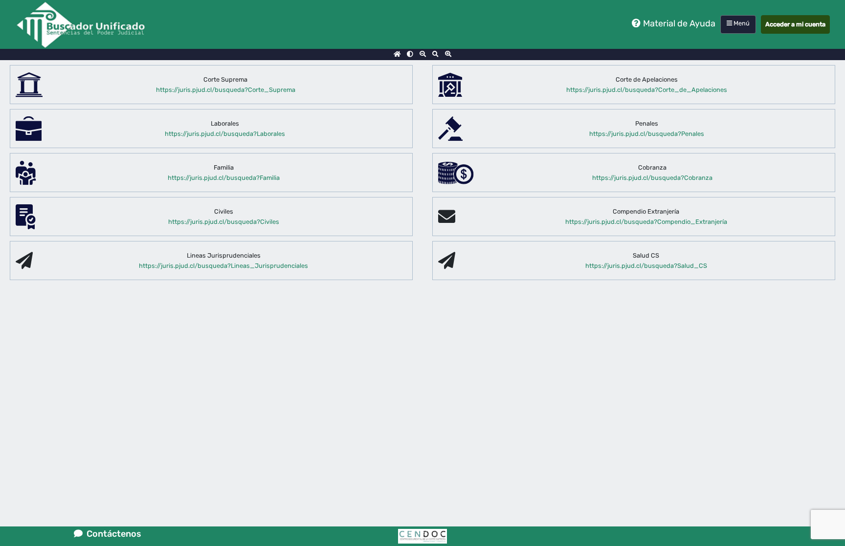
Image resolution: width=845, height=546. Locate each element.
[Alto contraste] (410, 54)
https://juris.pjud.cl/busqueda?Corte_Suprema (225, 89)
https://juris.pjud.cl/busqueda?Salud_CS (646, 265)
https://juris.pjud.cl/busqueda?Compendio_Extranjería (646, 221)
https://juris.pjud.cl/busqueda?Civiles (223, 221)
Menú (741, 23)
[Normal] (435, 54)
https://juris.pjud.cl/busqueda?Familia (224, 177)
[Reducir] (423, 54)
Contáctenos (112, 534)
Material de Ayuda (679, 23)
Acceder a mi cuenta (795, 24)
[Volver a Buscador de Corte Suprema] (397, 54)
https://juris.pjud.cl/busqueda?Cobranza (652, 177)
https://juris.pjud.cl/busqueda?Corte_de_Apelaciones (646, 89)
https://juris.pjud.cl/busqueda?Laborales (225, 133)
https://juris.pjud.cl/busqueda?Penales (646, 133)
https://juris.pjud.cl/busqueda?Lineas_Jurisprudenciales (223, 265)
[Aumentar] (448, 54)
